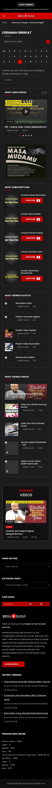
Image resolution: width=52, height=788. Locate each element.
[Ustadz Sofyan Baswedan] (11, 201)
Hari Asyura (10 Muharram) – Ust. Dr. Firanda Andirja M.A (26, 9)
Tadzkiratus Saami (13, 101)
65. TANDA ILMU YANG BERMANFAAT (26, 127)
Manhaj (10, 502)
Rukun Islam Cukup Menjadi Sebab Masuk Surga (26, 713)
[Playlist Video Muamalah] (9, 347)
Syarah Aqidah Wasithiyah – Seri (33, 443)
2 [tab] (23, 135)
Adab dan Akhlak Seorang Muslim (34, 405)
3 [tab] (26, 135)
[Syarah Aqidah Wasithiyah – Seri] (11, 448)
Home (4, 22)
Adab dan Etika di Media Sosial (32, 424)
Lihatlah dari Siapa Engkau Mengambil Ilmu (20, 532)
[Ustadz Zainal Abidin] (11, 220)
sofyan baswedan (36, 502)
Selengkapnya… (13, 664)
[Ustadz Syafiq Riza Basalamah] (11, 276)
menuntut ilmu (21, 502)
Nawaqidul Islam (24, 303)
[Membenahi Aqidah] (9, 361)
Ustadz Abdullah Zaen (31, 251)
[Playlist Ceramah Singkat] (9, 320)
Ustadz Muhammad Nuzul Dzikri (18, 105)
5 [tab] (31, 135)
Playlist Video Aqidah (26, 330)
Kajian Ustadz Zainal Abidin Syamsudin (31, 462)
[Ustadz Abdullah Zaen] (11, 257)
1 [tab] (20, 135)
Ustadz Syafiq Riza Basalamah (30, 272)
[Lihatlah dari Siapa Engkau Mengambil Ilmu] (26, 392)
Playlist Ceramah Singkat (28, 316)
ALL (4, 51)
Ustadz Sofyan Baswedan (33, 195)
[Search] (48, 16)
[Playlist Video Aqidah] (9, 334)
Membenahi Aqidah (25, 357)
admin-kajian (12, 130)
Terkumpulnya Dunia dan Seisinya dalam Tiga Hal (27, 681)
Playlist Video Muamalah (27, 343)
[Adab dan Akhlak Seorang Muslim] (11, 410)
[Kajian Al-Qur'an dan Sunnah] (26, 16)
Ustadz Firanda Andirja (32, 232)
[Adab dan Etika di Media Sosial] (11, 429)
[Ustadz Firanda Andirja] (11, 239)
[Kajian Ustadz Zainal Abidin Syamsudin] (11, 467)
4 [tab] (28, 135)
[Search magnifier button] (41, 604)
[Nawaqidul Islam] (9, 306)
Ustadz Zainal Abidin (31, 214)
